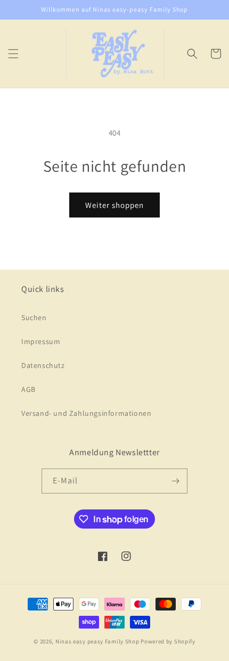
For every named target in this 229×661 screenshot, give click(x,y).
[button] (13, 53)
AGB (28, 389)
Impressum (40, 341)
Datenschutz (43, 365)
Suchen (34, 317)
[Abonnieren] (175, 480)
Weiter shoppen (114, 205)
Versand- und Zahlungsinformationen (86, 413)
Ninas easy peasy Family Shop (97, 641)
